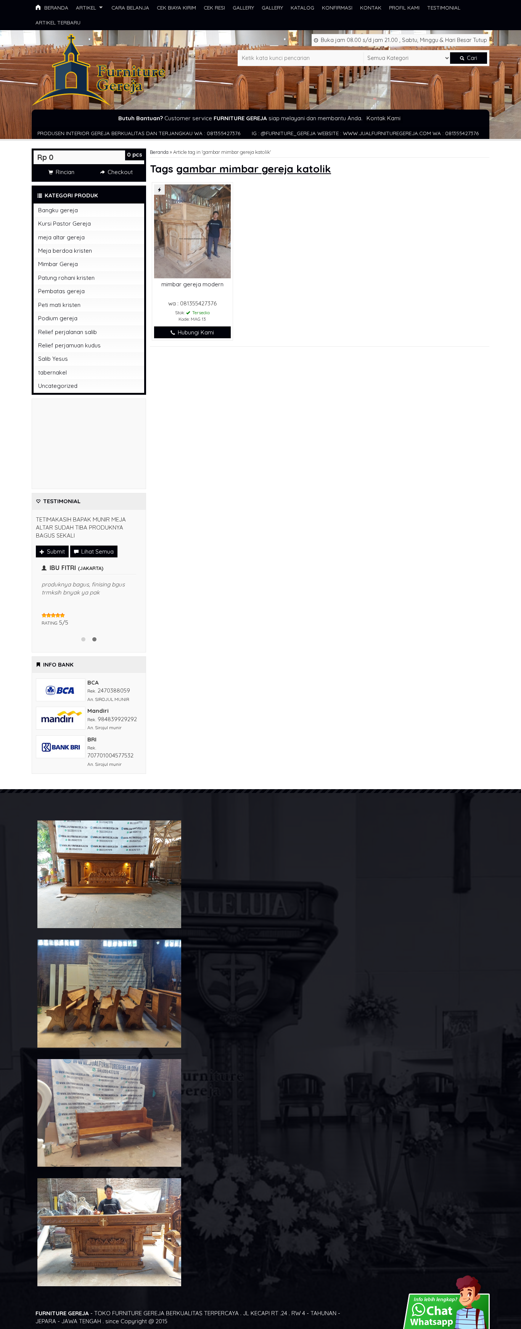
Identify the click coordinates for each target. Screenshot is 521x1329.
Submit (55, 551)
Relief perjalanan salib (67, 332)
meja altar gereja (61, 237)
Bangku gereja (58, 210)
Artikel (86, 7)
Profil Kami (404, 7)
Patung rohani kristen (66, 277)
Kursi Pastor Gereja (64, 223)
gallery (243, 7)
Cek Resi (214, 7)
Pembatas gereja (61, 291)
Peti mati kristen (59, 304)
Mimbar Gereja (58, 264)
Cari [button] (471, 58)
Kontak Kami (383, 118)
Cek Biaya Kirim (176, 7)
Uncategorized (57, 385)
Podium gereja (57, 318)
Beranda (55, 7)
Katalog (302, 7)
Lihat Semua (97, 551)
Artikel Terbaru (57, 22)
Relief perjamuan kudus (69, 345)
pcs (134, 154)
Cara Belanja (130, 7)
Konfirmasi (337, 7)
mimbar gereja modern (192, 284)
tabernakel (52, 372)
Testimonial (443, 7)
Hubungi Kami (195, 332)
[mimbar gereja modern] (192, 230)
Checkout (119, 172)
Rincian (64, 172)
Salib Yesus (53, 358)
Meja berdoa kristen (65, 250)
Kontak (370, 7)
